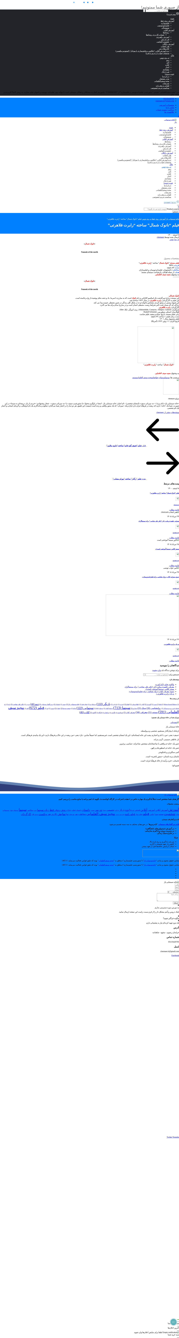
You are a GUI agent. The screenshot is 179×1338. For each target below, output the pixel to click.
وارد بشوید (156, 670)
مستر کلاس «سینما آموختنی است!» (167, 549)
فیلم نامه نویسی (119, 814)
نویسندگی (165, 28)
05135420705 (168, 99)
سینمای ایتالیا (98, 708)
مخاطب (82, 814)
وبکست (43, 814)
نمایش (61, 814)
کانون (93, 712)
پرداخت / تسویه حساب (165, 110)
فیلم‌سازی (165, 23)
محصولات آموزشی (166, 105)
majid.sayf (176, 532)
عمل (57, 708)
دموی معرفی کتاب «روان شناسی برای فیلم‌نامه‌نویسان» (160, 577)
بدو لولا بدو (92, 704)
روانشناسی (153, 708)
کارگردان (26, 814)
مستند (134, 378)
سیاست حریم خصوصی (160, 88)
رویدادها (166, 32)
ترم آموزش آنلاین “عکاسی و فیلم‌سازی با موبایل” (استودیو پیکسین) (142, 51)
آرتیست (155, 704)
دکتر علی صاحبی (17, 704)
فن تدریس (165, 39)
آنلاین (141, 704)
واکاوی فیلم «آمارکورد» (164, 684)
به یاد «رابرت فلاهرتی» (171, 644)
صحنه (161, 814)
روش (64, 810)
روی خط (55, 809)
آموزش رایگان (168, 44)
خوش (63, 704)
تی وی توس (164, 58)
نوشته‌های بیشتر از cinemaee (167, 412)
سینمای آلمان (108, 708)
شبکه (73, 708)
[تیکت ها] (173, 1322)
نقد (76, 814)
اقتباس (137, 810)
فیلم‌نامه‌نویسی (163, 25)
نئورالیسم (119, 712)
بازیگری (117, 810)
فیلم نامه (130, 814)
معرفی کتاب (129, 712)
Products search (172, 209)
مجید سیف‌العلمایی (161, 81)
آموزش (148, 704)
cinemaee (160, 237)
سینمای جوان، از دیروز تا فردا (157, 53)
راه (8, 704)
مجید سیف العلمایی (144, 378)
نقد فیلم (72, 814)
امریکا (132, 810)
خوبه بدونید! (169, 74)
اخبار (167, 67)
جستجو (175, 212)
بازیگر (103, 704)
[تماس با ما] (178, 1319)
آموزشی (151, 810)
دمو (167, 60)
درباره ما (165, 76)
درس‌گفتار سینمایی (46, 704)
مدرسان (166, 83)
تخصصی (110, 810)
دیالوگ (69, 810)
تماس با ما (170, 107)
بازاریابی (114, 704)
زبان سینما (43, 810)
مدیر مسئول (164, 79)
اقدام (126, 704)
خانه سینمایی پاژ (72, 704)
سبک (141, 708)
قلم (26, 708)
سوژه (35, 810)
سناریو (134, 708)
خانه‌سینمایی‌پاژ (150, 861)
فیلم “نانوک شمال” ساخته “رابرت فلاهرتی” (164, 493)
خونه (172, 19)
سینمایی (85, 708)
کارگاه (99, 712)
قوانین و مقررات (162, 86)
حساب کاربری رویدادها (155, 35)
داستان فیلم (76, 810)
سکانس (30, 810)
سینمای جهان (160, 378)
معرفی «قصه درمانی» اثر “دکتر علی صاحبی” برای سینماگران (158, 521)
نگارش (112, 712)
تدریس (98, 810)
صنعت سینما (66, 708)
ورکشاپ (105, 712)
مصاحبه (166, 69)
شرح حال (165, 72)
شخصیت (169, 814)
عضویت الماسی (162, 42)
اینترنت (121, 704)
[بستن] (178, 1321)
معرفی (141, 712)
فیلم (153, 378)
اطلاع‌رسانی (134, 704)
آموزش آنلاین (169, 30)
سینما (167, 378)
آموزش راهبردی (162, 37)
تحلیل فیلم (83, 704)
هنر (49, 814)
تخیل (104, 810)
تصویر (92, 810)
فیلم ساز (139, 814)
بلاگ (172, 56)
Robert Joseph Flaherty (171, 704)
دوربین (27, 704)
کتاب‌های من (164, 49)
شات (177, 814)
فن (46, 708)
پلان (32, 814)
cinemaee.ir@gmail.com (164, 101)
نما (67, 814)
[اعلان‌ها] (178, 205)
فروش (51, 708)
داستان (57, 704)
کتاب (167, 65)
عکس (152, 814)
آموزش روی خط (167, 21)
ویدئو (36, 814)
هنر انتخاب (165, 46)
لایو (168, 62)
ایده (127, 809)
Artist (161, 704)
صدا (156, 814)
